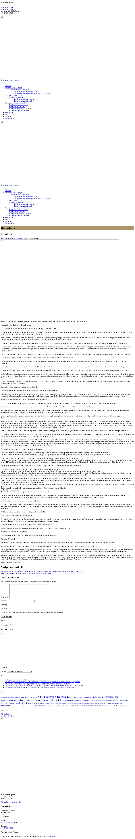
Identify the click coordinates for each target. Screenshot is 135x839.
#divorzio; (66, 703)
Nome (3, 601)
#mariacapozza (6, 706)
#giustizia (96, 703)
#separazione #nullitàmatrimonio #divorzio (86, 706)
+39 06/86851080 (7, 828)
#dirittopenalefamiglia (42, 703)
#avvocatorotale (30, 700)
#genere (92, 703)
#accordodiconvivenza (6, 697)
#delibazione (109, 700)
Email (3, 605)
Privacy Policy (6, 714)
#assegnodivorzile (26, 697)
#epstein (84, 703)
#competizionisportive (68, 700)
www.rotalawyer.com (8, 238)
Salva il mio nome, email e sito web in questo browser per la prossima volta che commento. (33, 613)
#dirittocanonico (9, 703)
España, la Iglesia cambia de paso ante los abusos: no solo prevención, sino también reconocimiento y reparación (42, 682)
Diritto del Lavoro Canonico (18, 105)
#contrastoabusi (78, 700)
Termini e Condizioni (8, 716)
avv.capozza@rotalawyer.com (11, 822)
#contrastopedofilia (86, 700)
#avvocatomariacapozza (53, 696)
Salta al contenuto (7, 7)
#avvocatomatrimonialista (12, 700)
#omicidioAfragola (62, 705)
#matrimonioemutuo (18, 705)
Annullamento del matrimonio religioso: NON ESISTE (32, 93)
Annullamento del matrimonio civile (25, 91)
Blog (6, 114)
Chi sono (8, 86)
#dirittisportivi (116, 700)
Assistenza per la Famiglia (13, 88)
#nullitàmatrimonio (40, 706)
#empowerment (77, 703)
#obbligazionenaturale (52, 705)
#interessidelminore (117, 703)
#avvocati (35, 697)
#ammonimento (16, 697)
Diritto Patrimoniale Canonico (19, 110)
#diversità (60, 703)
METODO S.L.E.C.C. (17, 95)
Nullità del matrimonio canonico (24, 99)
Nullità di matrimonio (16, 97)
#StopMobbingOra (118, 705)
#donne (71, 703)
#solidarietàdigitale (104, 705)
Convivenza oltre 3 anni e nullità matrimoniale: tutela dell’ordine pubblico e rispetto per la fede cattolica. (39, 687)
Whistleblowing (22, 238)
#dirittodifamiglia (26, 703)
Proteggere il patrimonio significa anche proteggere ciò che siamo (26, 680)
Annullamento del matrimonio (19, 89)
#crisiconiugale (102, 700)
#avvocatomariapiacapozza (104, 697)
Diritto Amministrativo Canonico (20, 109)
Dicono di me (9, 118)
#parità (69, 705)
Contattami (8, 116)
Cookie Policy (17, 802)
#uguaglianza (126, 705)
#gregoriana (102, 703)
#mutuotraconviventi (28, 705)
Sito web (4, 609)
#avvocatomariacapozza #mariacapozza (79, 697)
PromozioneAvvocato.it (49, 836)
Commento (5, 597)
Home (7, 84)
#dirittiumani (124, 700)
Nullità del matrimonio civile (23, 101)
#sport (111, 705)
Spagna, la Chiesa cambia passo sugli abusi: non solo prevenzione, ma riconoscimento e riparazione (38, 684)
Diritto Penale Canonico (17, 107)
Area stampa (9, 112)
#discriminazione (53, 703)
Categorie (4, 671)
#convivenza (95, 700)
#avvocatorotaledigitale (49, 699)
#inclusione (108, 703)
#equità (88, 703)
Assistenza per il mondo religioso (16, 103)
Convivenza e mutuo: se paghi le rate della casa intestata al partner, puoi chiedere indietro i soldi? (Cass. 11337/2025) (44, 685)
